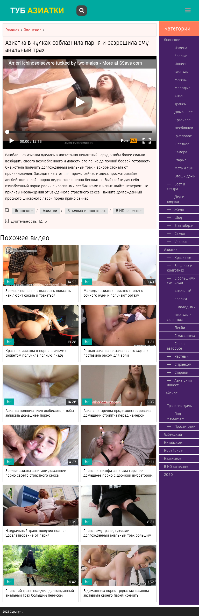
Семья (179, 233)
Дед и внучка (175, 199)
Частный (181, 356)
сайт (67, 173)
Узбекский (173, 434)
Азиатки (50, 210)
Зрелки (180, 299)
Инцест (180, 64)
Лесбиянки (183, 128)
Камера (180, 152)
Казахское (172, 458)
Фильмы (181, 72)
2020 (168, 474)
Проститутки (184, 426)
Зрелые (180, 56)
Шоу (178, 217)
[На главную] (38, 10)
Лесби (179, 327)
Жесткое (181, 144)
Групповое (183, 136)
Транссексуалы (180, 405)
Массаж (181, 80)
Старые (180, 160)
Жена (179, 209)
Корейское (173, 450)
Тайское (171, 393)
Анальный (182, 291)
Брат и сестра (176, 186)
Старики (181, 372)
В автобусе (183, 225)
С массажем (184, 335)
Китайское (173, 442)
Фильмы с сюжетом (179, 317)
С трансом (182, 364)
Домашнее (183, 112)
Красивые (182, 257)
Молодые (182, 88)
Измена (180, 48)
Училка (180, 241)
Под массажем (175, 416)
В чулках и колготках (86, 210)
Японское (24, 210)
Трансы (180, 104)
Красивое (182, 120)
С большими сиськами (181, 280)
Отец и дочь (184, 176)
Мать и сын (183, 168)
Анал (178, 96)
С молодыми (185, 307)
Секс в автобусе (176, 346)
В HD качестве (128, 210)
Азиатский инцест (179, 382)
